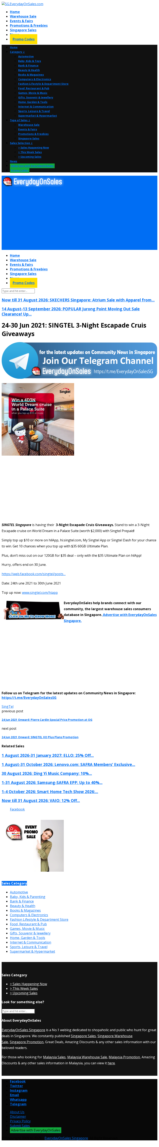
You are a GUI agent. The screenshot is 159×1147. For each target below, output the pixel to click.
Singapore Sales (23, 30)
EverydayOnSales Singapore (23, 1030)
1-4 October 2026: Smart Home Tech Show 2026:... (50, 791)
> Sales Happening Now (33, 147)
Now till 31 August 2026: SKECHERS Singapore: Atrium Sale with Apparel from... (78, 299)
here (111, 1063)
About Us (17, 1112)
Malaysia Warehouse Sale (87, 1057)
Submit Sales (20, 1125)
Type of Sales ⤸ (20, 120)
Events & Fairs (21, 21)
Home (15, 12)
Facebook (17, 809)
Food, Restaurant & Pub (33, 88)
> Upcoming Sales (29, 156)
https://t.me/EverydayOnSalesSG (29, 697)
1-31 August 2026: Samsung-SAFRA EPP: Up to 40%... (52, 782)
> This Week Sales (30, 152)
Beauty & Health (29, 70)
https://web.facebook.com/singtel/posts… (34, 574)
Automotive (26, 56)
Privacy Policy (20, 1121)
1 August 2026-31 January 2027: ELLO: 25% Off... (48, 755)
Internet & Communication (36, 106)
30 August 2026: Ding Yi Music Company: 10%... (47, 773)
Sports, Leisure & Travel (34, 111)
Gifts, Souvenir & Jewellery (35, 97)
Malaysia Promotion (124, 1057)
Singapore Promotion (26, 1042)
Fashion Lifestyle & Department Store (43, 84)
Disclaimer (18, 1116)
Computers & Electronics (34, 79)
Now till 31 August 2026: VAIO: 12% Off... (41, 800)
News (13, 161)
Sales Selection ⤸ (21, 143)
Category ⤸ (17, 52)
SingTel (7, 706)
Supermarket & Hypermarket (37, 115)
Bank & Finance (28, 65)
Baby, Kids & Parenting (27, 896)
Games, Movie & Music (32, 93)
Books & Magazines (31, 74)
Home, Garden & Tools (32, 102)
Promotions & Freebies (29, 25)
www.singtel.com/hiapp (40, 592)
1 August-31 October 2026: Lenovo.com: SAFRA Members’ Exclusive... (68, 764)
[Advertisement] (79, 219)
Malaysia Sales (54, 1057)
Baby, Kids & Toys (29, 61)
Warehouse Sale (23, 16)
